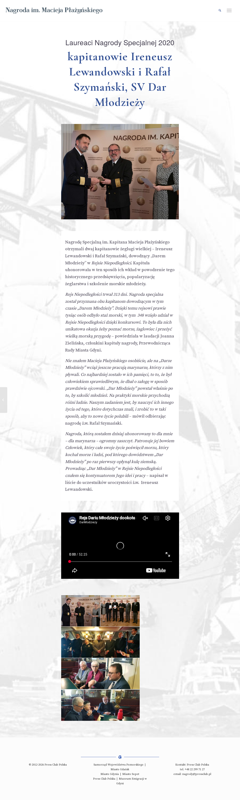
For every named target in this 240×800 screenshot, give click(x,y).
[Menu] (231, 10)
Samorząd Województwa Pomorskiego (118, 764)
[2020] (3, 400)
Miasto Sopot (130, 774)
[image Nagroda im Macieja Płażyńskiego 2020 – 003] (81, 611)
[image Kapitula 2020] (100, 642)
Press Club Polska (104, 779)
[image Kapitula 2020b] (100, 705)
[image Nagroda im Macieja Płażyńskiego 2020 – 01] (120, 611)
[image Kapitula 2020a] (100, 673)
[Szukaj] (217, 10)
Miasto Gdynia (110, 774)
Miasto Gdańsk (120, 769)
